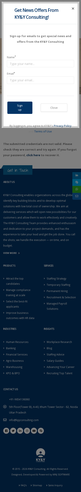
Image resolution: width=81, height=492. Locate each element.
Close (54, 108)
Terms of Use (43, 131)
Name (11, 57)
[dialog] (40, 246)
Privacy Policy (62, 126)
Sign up (20, 108)
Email (11, 74)
